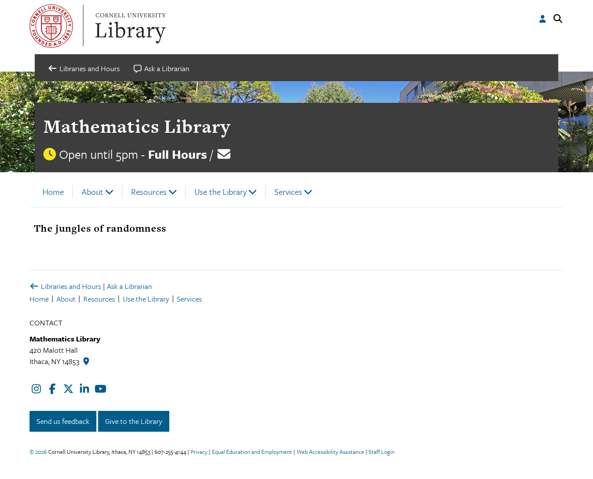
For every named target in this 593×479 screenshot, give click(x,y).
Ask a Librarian (129, 286)
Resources (149, 191)
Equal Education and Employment (252, 451)
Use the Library (220, 191)
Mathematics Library (137, 126)
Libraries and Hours (70, 286)
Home (53, 191)
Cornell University (51, 26)
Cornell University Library (129, 26)
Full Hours (177, 154)
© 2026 (38, 451)
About (92, 191)
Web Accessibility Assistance (330, 451)
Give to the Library (133, 421)
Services (288, 191)
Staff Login (382, 451)
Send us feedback (62, 421)
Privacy (199, 451)
